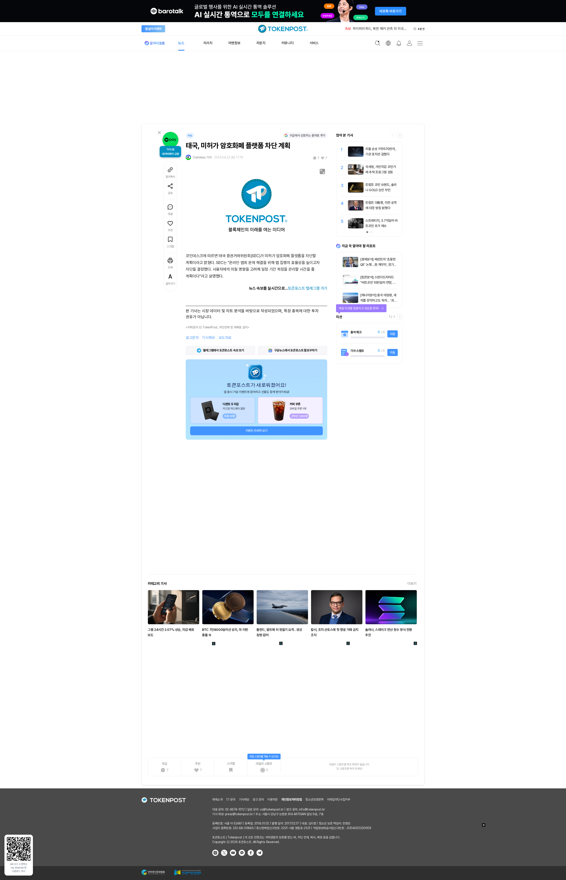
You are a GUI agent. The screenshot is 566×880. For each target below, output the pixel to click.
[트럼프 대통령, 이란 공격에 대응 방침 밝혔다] (355, 209)
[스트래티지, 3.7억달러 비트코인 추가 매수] (355, 227)
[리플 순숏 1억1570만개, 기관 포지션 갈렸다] (355, 155)
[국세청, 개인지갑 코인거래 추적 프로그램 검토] (355, 173)
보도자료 (225, 337)
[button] (399, 135)
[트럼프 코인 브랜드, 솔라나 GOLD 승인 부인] (355, 191)
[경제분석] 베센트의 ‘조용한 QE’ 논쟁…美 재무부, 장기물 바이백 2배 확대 (378, 264)
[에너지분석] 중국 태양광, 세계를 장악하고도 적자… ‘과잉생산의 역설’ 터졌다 (378, 300)
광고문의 (192, 337)
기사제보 (208, 337)
